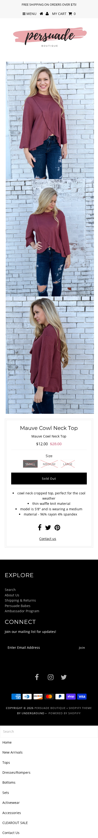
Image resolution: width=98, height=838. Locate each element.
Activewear (11, 802)
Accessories (11, 812)
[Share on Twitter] (48, 528)
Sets (5, 792)
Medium (49, 464)
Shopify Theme (80, 708)
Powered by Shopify (65, 713)
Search (10, 589)
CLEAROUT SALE (15, 822)
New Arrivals (12, 752)
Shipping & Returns (20, 600)
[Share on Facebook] (40, 528)
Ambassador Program (22, 611)
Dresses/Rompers (16, 772)
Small (30, 464)
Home (7, 742)
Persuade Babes (17, 605)
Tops (6, 762)
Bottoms (8, 782)
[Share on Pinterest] (57, 528)
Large (67, 464)
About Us (12, 595)
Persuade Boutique (50, 708)
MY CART (64, 13)
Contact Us (11, 832)
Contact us (47, 538)
